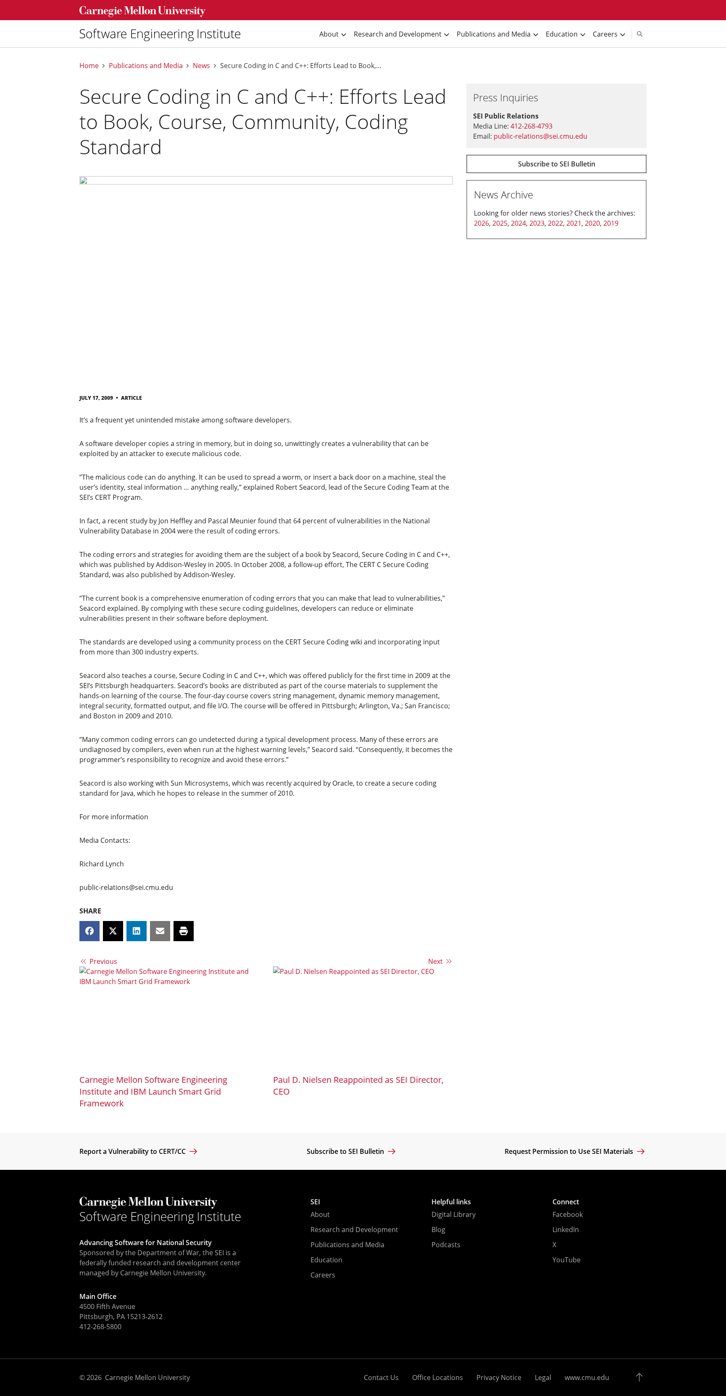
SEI (315, 1201)
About (320, 1214)
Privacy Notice (498, 1377)
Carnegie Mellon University (147, 1377)
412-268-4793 (531, 126)
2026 (481, 223)
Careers (322, 1275)
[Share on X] (113, 931)
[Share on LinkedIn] (136, 931)
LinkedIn (565, 1229)
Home (89, 65)
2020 (592, 223)
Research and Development (354, 1229)
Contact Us (381, 1377)
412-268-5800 (100, 1326)
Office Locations (437, 1377)
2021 (573, 223)
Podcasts (445, 1244)
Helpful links (451, 1201)
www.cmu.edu (587, 1377)
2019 (610, 223)
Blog (438, 1229)
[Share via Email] (160, 931)
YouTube (566, 1259)
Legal (543, 1377)
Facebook (567, 1214)
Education (326, 1259)
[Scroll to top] (641, 1377)
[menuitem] (163, 33)
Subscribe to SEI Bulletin (556, 164)
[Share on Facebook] (89, 931)
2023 (536, 223)
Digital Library (453, 1214)
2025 (500, 223)
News (201, 65)
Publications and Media (146, 65)
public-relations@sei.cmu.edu (540, 136)
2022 (555, 223)
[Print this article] (184, 931)
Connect (565, 1201)
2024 (518, 223)
